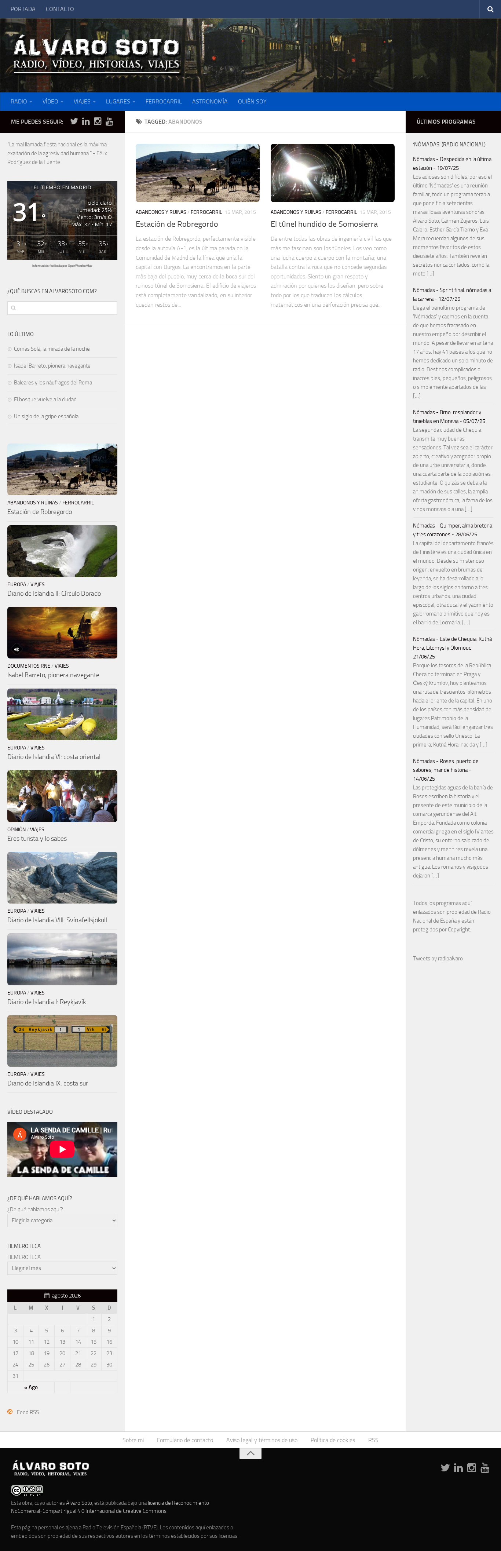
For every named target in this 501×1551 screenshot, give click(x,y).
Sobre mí (133, 1440)
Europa (16, 584)
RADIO (19, 101)
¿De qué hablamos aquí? (35, 1209)
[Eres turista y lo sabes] (62, 796)
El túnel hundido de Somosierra (324, 224)
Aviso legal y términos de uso (261, 1440)
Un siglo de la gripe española (46, 416)
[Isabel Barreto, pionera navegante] (62, 632)
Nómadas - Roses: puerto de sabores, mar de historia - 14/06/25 (446, 770)
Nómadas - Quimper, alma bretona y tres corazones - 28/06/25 (452, 530)
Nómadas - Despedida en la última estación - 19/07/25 (452, 163)
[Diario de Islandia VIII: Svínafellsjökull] (62, 878)
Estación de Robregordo (177, 224)
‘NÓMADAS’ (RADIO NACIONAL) (449, 144)
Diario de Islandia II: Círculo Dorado (54, 594)
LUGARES (118, 101)
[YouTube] (109, 121)
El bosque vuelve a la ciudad (45, 399)
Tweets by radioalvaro (438, 958)
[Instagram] (97, 121)
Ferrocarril (206, 212)
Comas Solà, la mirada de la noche (52, 349)
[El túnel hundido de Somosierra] (333, 173)
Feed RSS (28, 1412)
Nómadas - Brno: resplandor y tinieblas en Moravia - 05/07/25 (449, 416)
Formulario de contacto (185, 1440)
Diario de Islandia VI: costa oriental (53, 757)
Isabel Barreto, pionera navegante (52, 365)
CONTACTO (60, 9)
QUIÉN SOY (252, 101)
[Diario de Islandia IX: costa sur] (62, 1041)
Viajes (37, 584)
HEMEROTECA (24, 1257)
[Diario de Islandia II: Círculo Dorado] (62, 551)
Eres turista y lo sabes (37, 839)
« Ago (31, 1387)
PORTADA (23, 9)
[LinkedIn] (85, 121)
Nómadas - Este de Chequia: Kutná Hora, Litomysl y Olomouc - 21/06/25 (452, 648)
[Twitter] (74, 121)
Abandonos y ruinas (161, 212)
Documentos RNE (28, 666)
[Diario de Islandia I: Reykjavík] (62, 959)
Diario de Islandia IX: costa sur (47, 1083)
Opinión (16, 829)
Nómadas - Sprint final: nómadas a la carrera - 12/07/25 (452, 294)
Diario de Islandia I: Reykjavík (46, 1002)
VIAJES (82, 101)
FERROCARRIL (164, 101)
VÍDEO (50, 101)
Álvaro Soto (79, 1503)
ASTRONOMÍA (210, 101)
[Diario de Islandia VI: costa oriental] (62, 714)
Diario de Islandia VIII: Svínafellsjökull (57, 920)
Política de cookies (333, 1440)
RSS (373, 1440)
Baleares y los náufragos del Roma (53, 382)
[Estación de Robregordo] (198, 173)
